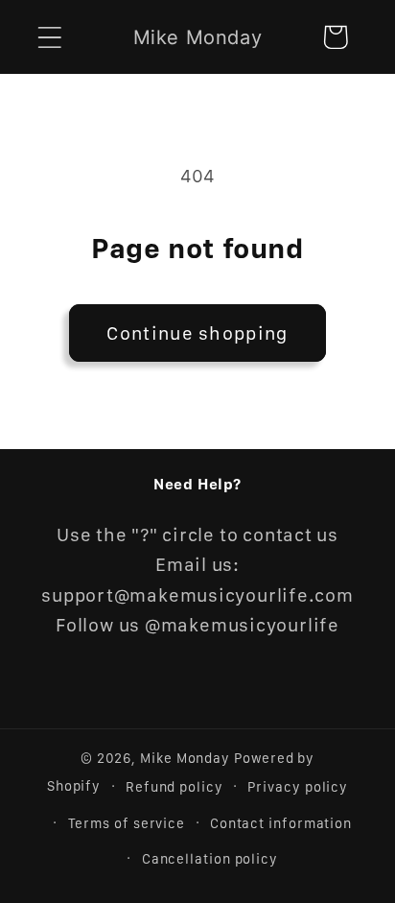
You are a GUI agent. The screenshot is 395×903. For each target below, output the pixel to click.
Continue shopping (197, 333)
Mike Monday (185, 757)
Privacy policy (297, 786)
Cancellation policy (210, 858)
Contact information (281, 823)
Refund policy (174, 786)
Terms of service (127, 823)
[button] (49, 37)
